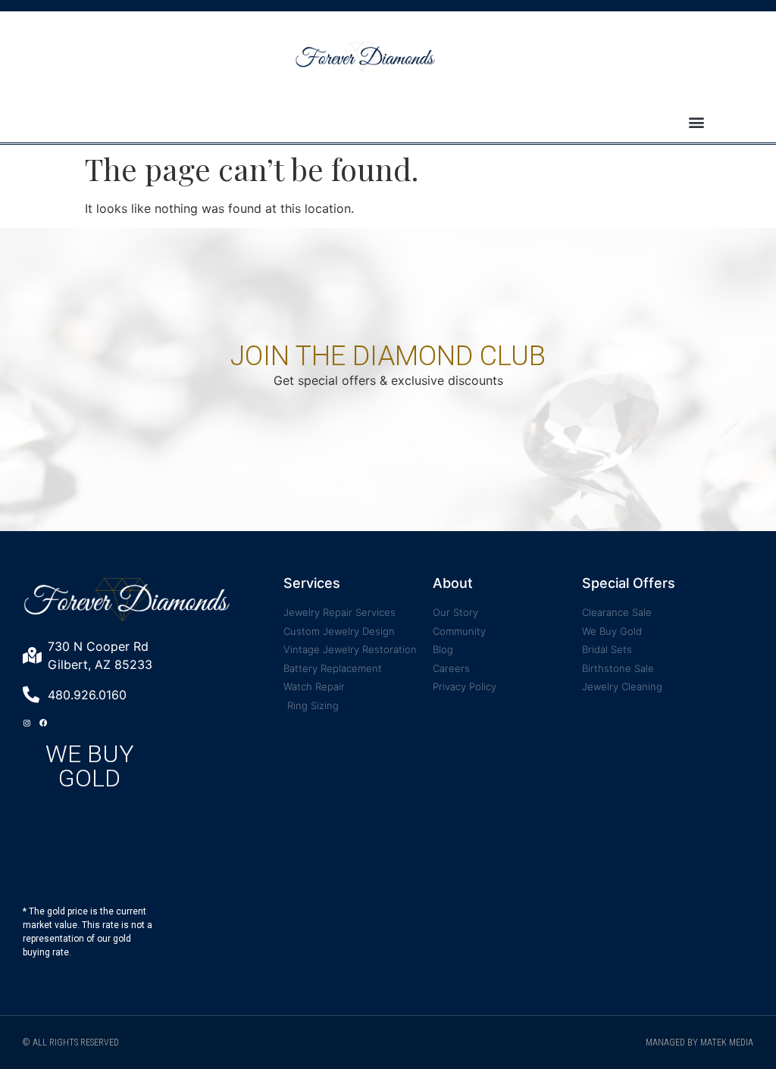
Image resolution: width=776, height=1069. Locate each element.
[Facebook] (43, 723)
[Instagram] (26, 723)
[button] (696, 122)
